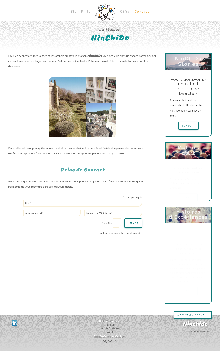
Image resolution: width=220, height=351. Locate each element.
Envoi (133, 223)
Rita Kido (110, 325)
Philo (86, 12)
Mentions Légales (198, 331)
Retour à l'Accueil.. (192, 315)
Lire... (188, 135)
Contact (142, 12)
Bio (74, 12)
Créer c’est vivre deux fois (188, 85)
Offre (125, 12)
